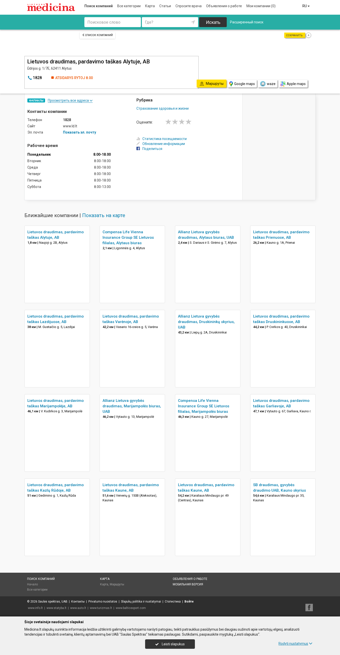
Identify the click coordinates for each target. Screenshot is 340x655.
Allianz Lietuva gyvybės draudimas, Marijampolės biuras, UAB (132, 406)
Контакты (78, 601)
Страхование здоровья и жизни (162, 108)
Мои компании (261, 6)
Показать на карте (103, 215)
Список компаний (99, 35)
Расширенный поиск (246, 22)
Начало (32, 584)
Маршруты (117, 584)
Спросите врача (188, 6)
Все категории (129, 6)
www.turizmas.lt (101, 608)
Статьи (165, 6)
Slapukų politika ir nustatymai (141, 601)
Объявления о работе (224, 6)
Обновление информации (163, 144)
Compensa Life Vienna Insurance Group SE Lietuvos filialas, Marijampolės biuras (203, 406)
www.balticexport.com (131, 608)
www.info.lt (35, 608)
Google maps (244, 84)
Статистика (173, 601)
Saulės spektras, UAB (52, 601)
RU (305, 6)
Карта (150, 6)
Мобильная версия (188, 584)
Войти (188, 601)
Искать (213, 22)
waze (271, 84)
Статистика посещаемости (164, 139)
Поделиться (152, 149)
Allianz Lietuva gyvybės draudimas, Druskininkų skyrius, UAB (206, 321)
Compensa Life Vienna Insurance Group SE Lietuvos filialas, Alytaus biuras (128, 237)
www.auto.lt (78, 608)
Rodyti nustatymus (293, 644)
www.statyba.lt (56, 608)
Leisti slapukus (173, 644)
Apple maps (296, 84)
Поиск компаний (98, 6)
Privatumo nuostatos (102, 601)
